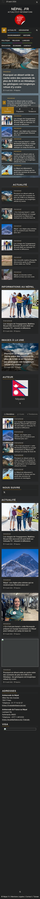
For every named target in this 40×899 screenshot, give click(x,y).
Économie (17, 46)
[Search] (37, 30)
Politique (6, 40)
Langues (26, 40)
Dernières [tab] (7, 111)
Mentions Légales (17, 897)
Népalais (17, 90)
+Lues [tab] (21, 414)
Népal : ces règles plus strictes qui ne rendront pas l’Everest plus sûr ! (25, 133)
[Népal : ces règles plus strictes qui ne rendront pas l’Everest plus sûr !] (7, 131)
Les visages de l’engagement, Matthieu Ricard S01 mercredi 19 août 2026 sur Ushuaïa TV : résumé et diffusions (19, 326)
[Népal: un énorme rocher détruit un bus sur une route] (7, 274)
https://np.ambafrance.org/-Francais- (16, 720)
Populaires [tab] (20, 111)
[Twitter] (20, 403)
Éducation (6, 46)
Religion (16, 40)
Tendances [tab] (32, 111)
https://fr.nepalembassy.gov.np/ (14, 705)
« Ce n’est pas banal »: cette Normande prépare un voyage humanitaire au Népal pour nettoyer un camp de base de (19, 629)
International (11, 98)
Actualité (12, 30)
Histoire (26, 35)
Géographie (24, 30)
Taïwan (36, 897)
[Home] (4, 30)
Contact (27, 46)
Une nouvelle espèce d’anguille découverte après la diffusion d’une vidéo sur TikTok (25, 262)
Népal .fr (20, 9)
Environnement (14, 35)
